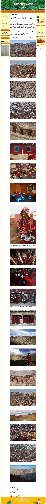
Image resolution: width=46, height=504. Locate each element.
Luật (2, 20)
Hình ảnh (37, 10)
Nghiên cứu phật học (4, 23)
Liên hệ (43, 10)
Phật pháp (16, 10)
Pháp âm (23, 10)
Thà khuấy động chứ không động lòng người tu (17, 489)
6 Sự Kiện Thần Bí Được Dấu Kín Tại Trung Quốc (17, 495)
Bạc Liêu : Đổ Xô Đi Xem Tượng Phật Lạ (16, 496)
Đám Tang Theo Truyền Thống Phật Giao (16, 491)
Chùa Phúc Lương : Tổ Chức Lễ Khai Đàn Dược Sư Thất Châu (18, 493)
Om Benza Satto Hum (40, 33)
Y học (2, 28)
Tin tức (10, 10)
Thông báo (3, 15)
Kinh (2, 17)
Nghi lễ (3, 26)
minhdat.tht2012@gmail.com (27, 501)
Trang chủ (4, 10)
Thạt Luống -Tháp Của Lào (14, 492)
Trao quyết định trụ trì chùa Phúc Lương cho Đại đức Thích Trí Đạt (41, 45)
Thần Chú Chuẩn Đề (40, 32)
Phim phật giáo (30, 10)
